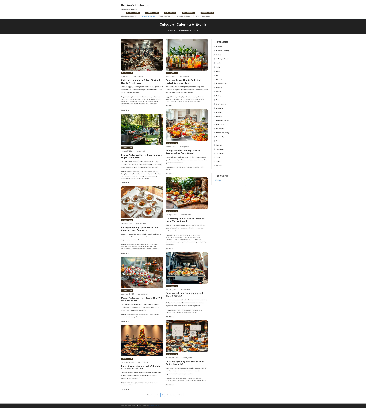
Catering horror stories (134, 97)
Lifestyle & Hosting (185, 15)
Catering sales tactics (194, 378)
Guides (218, 92)
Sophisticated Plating (139, 249)
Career (218, 55)
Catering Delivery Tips (188, 310)
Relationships (220, 137)
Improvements (221, 104)
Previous (150, 395)
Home (218, 100)
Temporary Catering (143, 178)
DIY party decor (195, 237)
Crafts (218, 63)
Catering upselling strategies (175, 380)
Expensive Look (153, 244)
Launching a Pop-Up (150, 174)
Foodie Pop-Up (138, 174)
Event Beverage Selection (179, 101)
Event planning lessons (141, 104)
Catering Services (132, 315)
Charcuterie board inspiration (180, 235)
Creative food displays (182, 237)
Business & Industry (129, 15)
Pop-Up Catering (137, 176)
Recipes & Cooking (204, 15)
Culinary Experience (133, 172)
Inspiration (219, 108)
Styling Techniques (152, 249)
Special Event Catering (128, 178)
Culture (218, 67)
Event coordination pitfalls (129, 101)
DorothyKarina (138, 76)
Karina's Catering (135, 5)
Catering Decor (131, 244)
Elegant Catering (142, 244)
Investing (219, 112)
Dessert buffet (143, 315)
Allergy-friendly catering (178, 167)
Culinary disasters (134, 99)
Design (218, 71)
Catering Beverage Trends (174, 99)
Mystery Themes (154, 406)
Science (219, 145)
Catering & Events (149, 15)
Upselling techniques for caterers (195, 380)
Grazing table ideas (172, 242)
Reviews (219, 141)
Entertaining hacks (171, 240)
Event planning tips (146, 172)
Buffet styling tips (132, 383)
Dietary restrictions (193, 167)
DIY (217, 75)
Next (180, 395)
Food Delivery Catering (189, 312)
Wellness (219, 166)
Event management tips (145, 101)
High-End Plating (152, 246)
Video (218, 161)
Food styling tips (196, 240)
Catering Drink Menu (190, 99)
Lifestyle (219, 116)
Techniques (220, 149)
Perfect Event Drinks (194, 101)
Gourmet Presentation (139, 246)
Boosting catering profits (178, 378)
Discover (124, 110)
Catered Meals (176, 310)
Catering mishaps (147, 97)
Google (218, 180)
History (218, 96)
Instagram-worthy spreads (187, 242)
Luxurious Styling (126, 249)
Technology (220, 153)
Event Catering (176, 312)
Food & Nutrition (166, 15)
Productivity (220, 129)
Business (219, 47)
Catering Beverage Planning (194, 97)
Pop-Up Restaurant (150, 176)
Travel (218, 157)
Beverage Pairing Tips (178, 97)
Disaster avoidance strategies (151, 99)
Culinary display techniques (146, 383)
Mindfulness (220, 125)
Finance (219, 79)
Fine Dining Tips (126, 246)
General (219, 88)
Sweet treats (140, 317)
